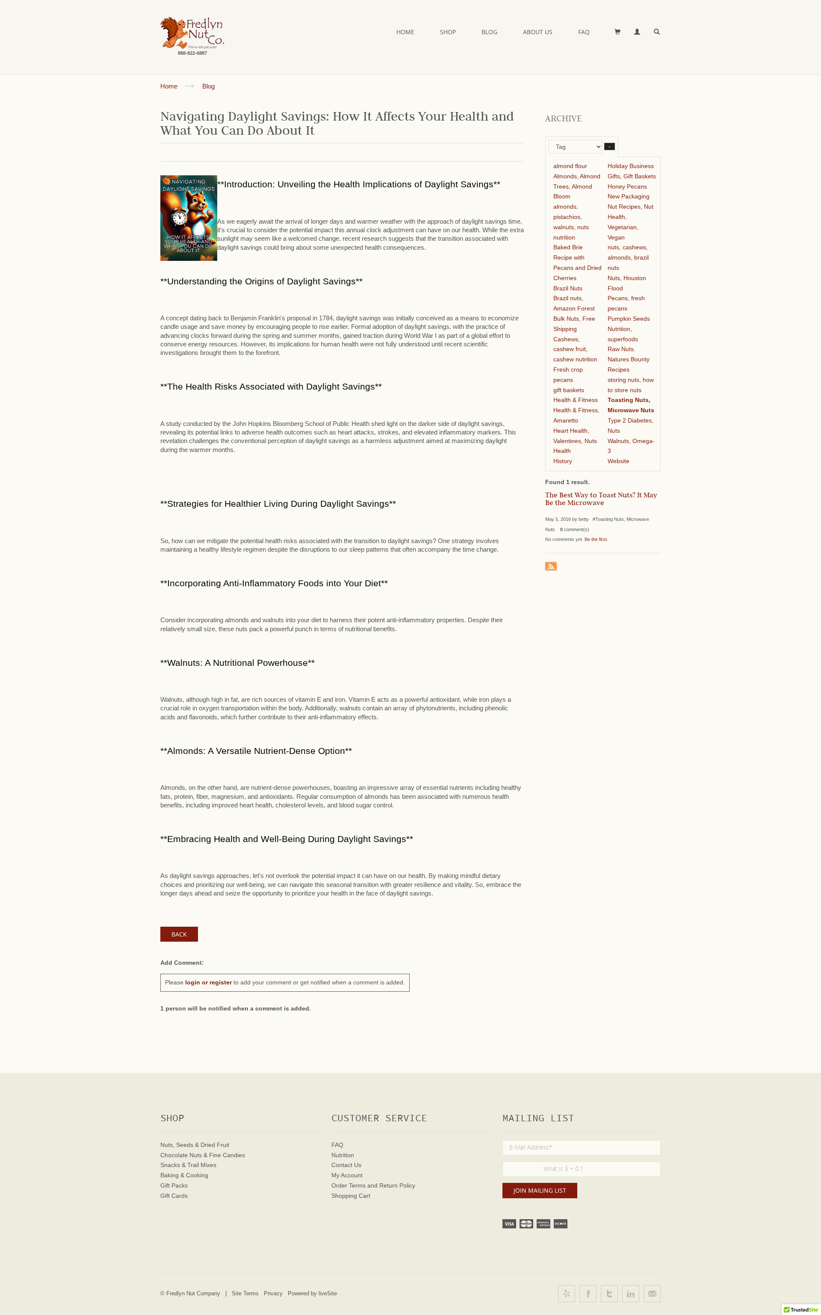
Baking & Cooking (184, 1175)
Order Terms (348, 1185)
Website (618, 461)
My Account (347, 1175)
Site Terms (245, 1293)
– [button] (609, 146)
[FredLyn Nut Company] (192, 33)
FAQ (584, 32)
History (562, 461)
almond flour (570, 166)
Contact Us (346, 1164)
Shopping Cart (350, 1195)
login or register (208, 982)
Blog (489, 32)
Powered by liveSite (312, 1293)
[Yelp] (566, 1293)
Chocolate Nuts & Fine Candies (202, 1155)
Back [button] (179, 934)
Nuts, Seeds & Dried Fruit (194, 1144)
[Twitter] (609, 1293)
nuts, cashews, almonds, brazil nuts (628, 257)
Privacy (273, 1293)
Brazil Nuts (567, 288)
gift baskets (568, 390)
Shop (448, 32)
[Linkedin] (630, 1293)
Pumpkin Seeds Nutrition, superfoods (629, 329)
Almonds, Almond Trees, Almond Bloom (576, 186)
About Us (537, 32)
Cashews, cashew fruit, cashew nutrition (575, 349)
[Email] (652, 1293)
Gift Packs (174, 1185)
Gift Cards (174, 1195)
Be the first (596, 539)
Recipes (618, 369)
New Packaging (629, 196)
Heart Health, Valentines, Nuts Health (575, 441)
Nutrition (342, 1155)
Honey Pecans (627, 186)
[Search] (657, 32)
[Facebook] (588, 1293)
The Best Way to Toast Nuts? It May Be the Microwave (601, 500)
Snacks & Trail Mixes (188, 1164)
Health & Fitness (575, 399)
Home (405, 32)
